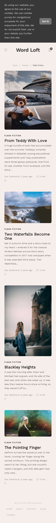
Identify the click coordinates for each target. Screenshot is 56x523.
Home (15, 65)
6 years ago (27, 270)
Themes (25, 65)
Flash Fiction (12, 136)
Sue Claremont (11, 176)
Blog (43, 509)
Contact (32, 509)
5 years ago (26, 176)
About (19, 509)
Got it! (45, 21)
